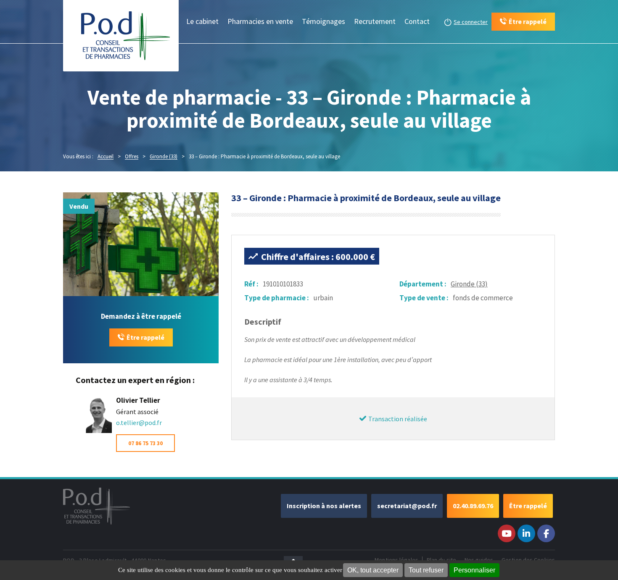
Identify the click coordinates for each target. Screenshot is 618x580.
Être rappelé (145, 337)
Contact (417, 21)
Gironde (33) (469, 284)
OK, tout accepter (373, 570)
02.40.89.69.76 (473, 505)
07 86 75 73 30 (145, 443)
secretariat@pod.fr (407, 505)
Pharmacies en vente (260, 21)
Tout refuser (426, 570)
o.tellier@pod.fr (139, 422)
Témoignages (323, 21)
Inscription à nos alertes (324, 505)
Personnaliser (474, 570)
